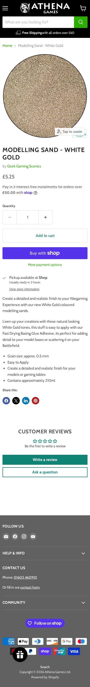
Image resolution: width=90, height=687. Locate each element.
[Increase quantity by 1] (45, 217)
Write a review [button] (45, 459)
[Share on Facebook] (6, 400)
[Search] (81, 22)
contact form (30, 587)
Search (45, 667)
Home (7, 46)
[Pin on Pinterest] (35, 400)
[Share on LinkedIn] (26, 400)
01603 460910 (25, 577)
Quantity (8, 206)
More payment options (45, 265)
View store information (24, 289)
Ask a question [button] (45, 472)
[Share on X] (16, 400)
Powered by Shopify (45, 677)
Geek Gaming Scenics (24, 166)
